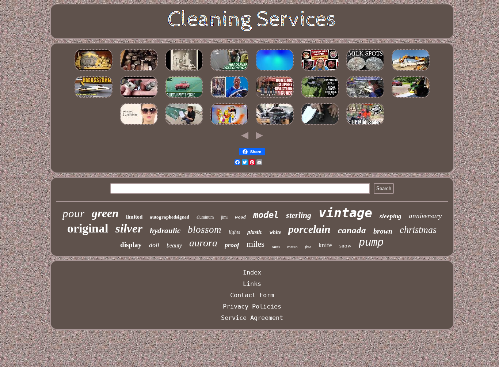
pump (371, 243)
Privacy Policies (252, 306)
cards (276, 247)
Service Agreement (252, 317)
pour (73, 213)
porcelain (309, 229)
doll (154, 245)
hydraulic (165, 230)
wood (240, 217)
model (266, 215)
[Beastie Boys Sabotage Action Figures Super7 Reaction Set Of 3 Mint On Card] (275, 97)
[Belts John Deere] (410, 97)
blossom (204, 229)
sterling (298, 215)
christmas (418, 229)
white (275, 232)
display (131, 245)
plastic (254, 232)
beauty (174, 245)
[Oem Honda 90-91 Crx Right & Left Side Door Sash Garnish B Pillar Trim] (229, 70)
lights (234, 232)
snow (345, 246)
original (87, 228)
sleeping (390, 216)
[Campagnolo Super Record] (320, 97)
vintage (345, 212)
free (308, 247)
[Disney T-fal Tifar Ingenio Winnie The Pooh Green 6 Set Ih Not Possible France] (229, 124)
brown (382, 231)
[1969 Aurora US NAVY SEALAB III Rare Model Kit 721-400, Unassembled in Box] (93, 97)
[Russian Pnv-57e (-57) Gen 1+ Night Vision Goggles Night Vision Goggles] (93, 70)
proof (232, 245)
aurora (203, 243)
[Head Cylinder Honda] (365, 97)
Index (252, 272)
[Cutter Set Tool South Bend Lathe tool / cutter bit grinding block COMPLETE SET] (184, 70)
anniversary (425, 216)
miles (255, 244)
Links (252, 283)
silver (128, 228)
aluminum (205, 217)
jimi (224, 217)
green (105, 213)
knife (325, 245)
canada (352, 230)
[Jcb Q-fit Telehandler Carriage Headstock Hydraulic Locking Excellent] (410, 70)
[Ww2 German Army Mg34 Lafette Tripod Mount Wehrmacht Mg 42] (139, 97)
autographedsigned (169, 217)
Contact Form (252, 295)
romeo (292, 247)
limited (134, 217)
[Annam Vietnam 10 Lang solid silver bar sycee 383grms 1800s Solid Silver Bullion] (139, 70)
